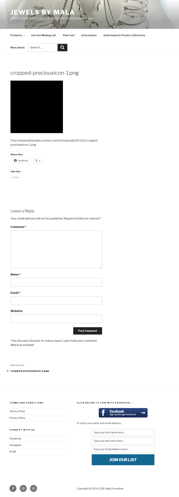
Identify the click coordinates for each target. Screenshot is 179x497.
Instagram (15, 444)
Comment (18, 227)
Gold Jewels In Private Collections (124, 35)
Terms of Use (17, 411)
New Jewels (17, 47)
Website (16, 311)
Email (15, 292)
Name (15, 274)
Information (89, 35)
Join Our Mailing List (43, 35)
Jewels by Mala (42, 12)
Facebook (15, 438)
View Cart (69, 35)
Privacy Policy (17, 417)
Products (16, 35)
